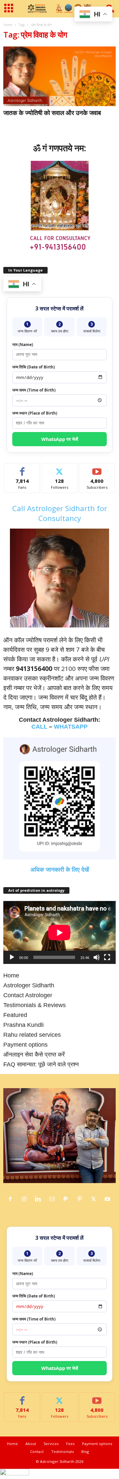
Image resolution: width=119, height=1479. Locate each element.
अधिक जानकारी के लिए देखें (59, 869)
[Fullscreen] (107, 957)
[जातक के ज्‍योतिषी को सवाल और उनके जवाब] (59, 76)
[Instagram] (26, 1199)
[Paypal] (67, 1199)
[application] (59, 932)
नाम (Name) (22, 344)
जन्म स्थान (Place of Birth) (34, 413)
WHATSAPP (71, 726)
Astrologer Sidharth (28, 985)
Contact (37, 1451)
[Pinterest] (81, 1199)
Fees (70, 1443)
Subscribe (97, 468)
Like (22, 468)
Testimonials (62, 1451)
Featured (15, 1015)
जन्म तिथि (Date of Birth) (33, 367)
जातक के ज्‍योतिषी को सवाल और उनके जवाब (52, 112)
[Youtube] (108, 1199)
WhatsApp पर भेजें (59, 439)
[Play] (12, 957)
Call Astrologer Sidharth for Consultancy (59, 513)
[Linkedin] (40, 1199)
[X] (95, 1199)
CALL (39, 726)
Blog (85, 1451)
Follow (59, 468)
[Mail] (53, 1199)
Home (7, 24)
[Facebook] (12, 1199)
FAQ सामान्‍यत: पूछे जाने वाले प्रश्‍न (41, 1064)
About (30, 1443)
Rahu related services (32, 1034)
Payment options (25, 1044)
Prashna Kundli (23, 1025)
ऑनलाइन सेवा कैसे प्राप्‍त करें (34, 1054)
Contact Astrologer (27, 995)
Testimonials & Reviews (34, 1005)
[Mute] (96, 957)
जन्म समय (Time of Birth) (34, 390)
